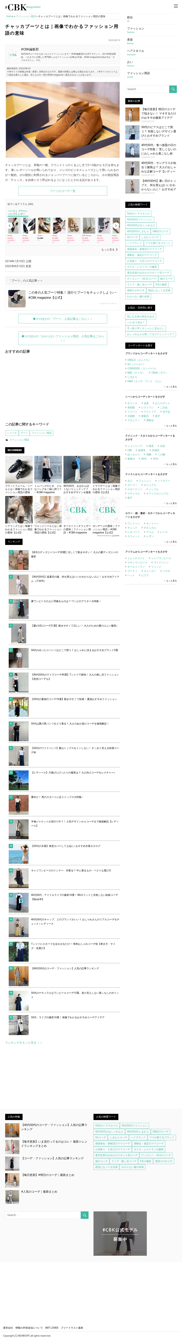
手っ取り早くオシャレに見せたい (145, 328)
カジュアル (150, 485)
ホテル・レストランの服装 (142, 266)
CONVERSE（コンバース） (142, 368)
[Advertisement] (62, 390)
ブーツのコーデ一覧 (63, 191)
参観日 (145, 416)
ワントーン (133, 523)
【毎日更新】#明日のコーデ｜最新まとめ (47, 1175)
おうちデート (162, 403)
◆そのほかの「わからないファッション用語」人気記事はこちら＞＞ (63, 338)
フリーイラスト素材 (72, 1327)
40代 (144, 458)
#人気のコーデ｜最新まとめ (39, 1191)
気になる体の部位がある (140, 316)
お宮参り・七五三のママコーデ (144, 261)
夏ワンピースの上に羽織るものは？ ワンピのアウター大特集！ (66, 601)
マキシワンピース (137, 562)
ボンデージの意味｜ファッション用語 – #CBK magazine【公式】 (106, 529)
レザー (150, 536)
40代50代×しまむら (138, 231)
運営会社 (8, 1327)
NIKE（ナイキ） (136, 372)
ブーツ (24, 432)
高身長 (155, 450)
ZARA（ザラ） (159, 372)
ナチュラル (133, 493)
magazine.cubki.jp (108, 303)
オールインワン (136, 566)
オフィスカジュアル (157, 493)
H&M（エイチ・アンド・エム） (145, 381)
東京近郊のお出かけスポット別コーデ (148, 272)
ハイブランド (134, 243)
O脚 (129, 450)
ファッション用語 (42, 432)
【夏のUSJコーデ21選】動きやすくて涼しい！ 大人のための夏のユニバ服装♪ (74, 625)
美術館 (131, 407)
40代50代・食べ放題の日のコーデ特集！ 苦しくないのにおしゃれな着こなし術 (158, 149)
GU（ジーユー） (136, 364)
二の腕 (161, 454)
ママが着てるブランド (158, 243)
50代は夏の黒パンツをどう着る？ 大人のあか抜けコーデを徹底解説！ (70, 723)
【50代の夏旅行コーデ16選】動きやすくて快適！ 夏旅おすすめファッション (74, 699)
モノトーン (152, 523)
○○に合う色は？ (136, 322)
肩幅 (148, 454)
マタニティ (133, 420)
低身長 (142, 450)
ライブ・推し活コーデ (139, 284)
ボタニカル (150, 527)
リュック (156, 566)
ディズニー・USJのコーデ (142, 278)
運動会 (150, 420)
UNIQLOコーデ (160, 231)
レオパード (133, 532)
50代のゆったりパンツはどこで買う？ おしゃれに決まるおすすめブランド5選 (74, 650)
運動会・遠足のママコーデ (142, 254)
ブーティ (132, 571)
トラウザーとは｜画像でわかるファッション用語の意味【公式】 (106, 489)
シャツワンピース (161, 558)
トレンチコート (136, 558)
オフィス (132, 403)
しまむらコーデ (150, 237)
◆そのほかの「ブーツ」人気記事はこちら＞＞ (63, 319)
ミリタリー (164, 480)
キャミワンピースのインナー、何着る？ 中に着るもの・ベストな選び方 (71, 870)
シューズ (12, 432)
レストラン (147, 407)
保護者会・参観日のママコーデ (144, 249)
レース (164, 532)
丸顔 (162, 446)
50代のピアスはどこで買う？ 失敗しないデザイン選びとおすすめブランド (158, 131)
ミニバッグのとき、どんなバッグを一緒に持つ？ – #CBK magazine (48, 489)
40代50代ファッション (140, 219)
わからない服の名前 (138, 296)
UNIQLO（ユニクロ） (139, 360)
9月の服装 (161, 284)
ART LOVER (51, 1327)
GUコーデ (132, 237)
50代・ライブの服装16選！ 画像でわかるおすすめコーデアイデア (68, 1017)
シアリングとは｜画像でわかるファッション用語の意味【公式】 (19, 529)
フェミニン (145, 480)
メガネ (166, 571)
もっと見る (171, 386)
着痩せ (131, 458)
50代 (155, 458)
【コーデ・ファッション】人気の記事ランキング (52, 1158)
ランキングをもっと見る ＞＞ (24, 1042)
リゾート (132, 411)
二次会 (164, 407)
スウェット (133, 536)
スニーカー (150, 571)
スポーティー (134, 489)
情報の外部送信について (29, 1327)
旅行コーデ (166, 278)
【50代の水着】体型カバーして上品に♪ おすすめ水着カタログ (65, 846)
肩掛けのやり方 (135, 290)
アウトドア (150, 411)
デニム (150, 532)
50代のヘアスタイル (138, 213)
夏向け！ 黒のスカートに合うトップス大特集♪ (57, 797)
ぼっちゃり (133, 454)
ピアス (145, 575)
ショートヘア (134, 446)
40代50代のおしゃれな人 (141, 225)
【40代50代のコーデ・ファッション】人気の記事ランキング (65, 968)
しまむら (132, 377)
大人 (129, 480)
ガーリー (132, 485)
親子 (157, 416)
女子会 (166, 411)
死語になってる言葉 (159, 290)
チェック (132, 527)
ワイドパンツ (161, 562)
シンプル (154, 489)
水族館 (131, 416)
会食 (146, 403)
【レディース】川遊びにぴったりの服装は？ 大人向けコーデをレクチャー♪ (73, 772)
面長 (151, 446)
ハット (131, 575)
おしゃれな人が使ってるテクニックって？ (150, 334)
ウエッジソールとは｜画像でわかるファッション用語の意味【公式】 (48, 529)
